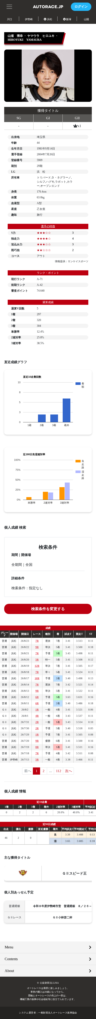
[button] (9, 6)
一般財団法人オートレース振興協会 (57, 1012)
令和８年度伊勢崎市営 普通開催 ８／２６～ (62, 906)
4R (37, 715)
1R (37, 709)
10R (37, 678)
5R (37, 659)
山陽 (86, 19)
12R (37, 665)
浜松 (49, 19)
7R (37, 640)
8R (37, 747)
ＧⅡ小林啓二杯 (62, 917)
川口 (9, 19)
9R (37, 647)
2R (37, 722)
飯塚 (68, 19)
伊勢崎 (29, 19)
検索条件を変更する (48, 609)
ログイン (81, 6)
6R (37, 697)
